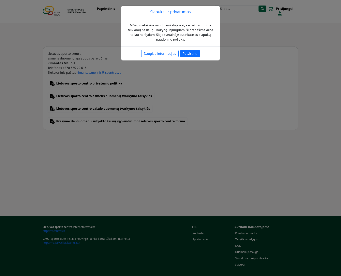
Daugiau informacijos (160, 53)
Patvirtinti (190, 53)
